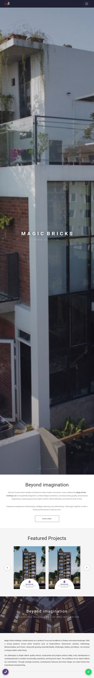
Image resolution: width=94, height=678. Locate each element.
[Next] (87, 568)
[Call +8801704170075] (5, 672)
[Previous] (7, 568)
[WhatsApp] (88, 672)
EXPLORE (47, 519)
